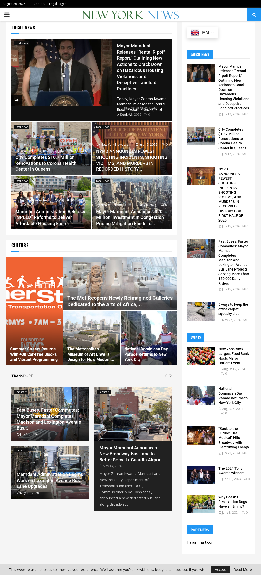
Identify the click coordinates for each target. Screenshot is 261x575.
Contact (39, 4)
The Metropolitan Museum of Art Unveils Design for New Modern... (90, 354)
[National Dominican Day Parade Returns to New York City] (201, 395)
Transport (21, 392)
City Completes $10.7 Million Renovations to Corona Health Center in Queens (45, 163)
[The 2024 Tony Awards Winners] (201, 475)
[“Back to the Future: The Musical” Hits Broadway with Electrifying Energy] (201, 435)
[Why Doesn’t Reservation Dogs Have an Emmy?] (201, 504)
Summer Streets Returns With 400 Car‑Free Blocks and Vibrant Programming (34, 354)
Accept (220, 569)
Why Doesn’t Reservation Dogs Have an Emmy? (232, 501)
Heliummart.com (201, 542)
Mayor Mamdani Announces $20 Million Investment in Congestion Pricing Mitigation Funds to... (130, 217)
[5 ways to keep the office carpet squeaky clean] (201, 311)
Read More (242, 569)
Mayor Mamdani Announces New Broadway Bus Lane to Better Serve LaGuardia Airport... (132, 453)
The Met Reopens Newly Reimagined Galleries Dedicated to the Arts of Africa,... (120, 301)
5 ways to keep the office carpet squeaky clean (233, 309)
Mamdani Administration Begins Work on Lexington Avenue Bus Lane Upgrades (50, 480)
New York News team (140, 108)
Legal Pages (57, 4)
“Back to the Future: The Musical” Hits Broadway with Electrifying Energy (233, 437)
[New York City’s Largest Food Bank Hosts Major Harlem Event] (201, 356)
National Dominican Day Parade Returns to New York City (146, 354)
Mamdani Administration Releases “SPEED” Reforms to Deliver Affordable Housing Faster (50, 217)
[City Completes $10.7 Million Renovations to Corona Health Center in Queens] (201, 136)
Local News (21, 43)
